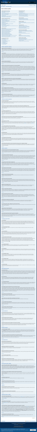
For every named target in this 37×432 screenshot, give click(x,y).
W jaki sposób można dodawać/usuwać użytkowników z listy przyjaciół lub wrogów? (26, 23)
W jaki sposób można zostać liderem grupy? (23, 14)
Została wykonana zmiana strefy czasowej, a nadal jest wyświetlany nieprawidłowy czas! (8, 22)
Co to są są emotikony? (4, 40)
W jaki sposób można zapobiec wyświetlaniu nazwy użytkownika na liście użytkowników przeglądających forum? (9, 20)
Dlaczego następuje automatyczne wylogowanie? (7, 16)
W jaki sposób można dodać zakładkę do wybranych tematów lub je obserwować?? (26, 31)
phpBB (17, 423)
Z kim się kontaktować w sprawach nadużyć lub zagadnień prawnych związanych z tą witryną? (26, 40)
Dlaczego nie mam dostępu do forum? (5, 32)
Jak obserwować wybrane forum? (22, 32)
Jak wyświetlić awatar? (4, 24)
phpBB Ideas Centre (5, 402)
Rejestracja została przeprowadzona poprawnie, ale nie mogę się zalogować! (9, 13)
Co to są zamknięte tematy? (4, 43)
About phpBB (4, 398)
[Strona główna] (5, 2)
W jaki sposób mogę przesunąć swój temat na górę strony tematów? (9, 36)
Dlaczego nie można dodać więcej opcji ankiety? (6, 31)
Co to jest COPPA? (3, 12)
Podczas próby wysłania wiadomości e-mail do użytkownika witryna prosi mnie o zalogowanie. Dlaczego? (10, 26)
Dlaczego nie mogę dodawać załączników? (6, 33)
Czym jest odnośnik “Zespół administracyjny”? (23, 16)
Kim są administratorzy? (21, 11)
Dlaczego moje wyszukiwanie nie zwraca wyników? (24, 26)
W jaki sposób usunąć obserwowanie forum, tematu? (24, 33)
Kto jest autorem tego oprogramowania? (23, 38)
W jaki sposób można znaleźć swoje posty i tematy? (24, 28)
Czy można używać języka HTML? (5, 39)
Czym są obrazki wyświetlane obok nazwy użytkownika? (7, 23)
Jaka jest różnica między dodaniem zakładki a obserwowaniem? (25, 30)
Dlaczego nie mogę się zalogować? (5, 14)
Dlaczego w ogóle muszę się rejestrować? (6, 11)
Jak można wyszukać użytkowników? (22, 27)
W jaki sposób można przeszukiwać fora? (23, 25)
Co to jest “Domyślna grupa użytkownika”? (23, 15)
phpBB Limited (22, 396)
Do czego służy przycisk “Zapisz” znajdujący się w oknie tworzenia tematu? (9, 35)
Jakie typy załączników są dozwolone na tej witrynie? (24, 35)
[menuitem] (4, 5)
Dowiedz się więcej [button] (10, 430)
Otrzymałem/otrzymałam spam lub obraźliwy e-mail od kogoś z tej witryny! (26, 19)
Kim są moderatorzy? (21, 12)
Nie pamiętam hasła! (4, 15)
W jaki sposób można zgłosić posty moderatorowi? (7, 34)
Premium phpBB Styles (20, 424)
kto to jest (27, 406)
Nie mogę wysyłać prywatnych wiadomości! (23, 18)
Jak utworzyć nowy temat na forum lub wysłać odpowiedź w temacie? (9, 28)
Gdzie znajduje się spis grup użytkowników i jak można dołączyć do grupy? (26, 13)
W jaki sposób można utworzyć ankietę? (6, 30)
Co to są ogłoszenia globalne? (5, 41)
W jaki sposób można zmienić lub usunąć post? (6, 29)
